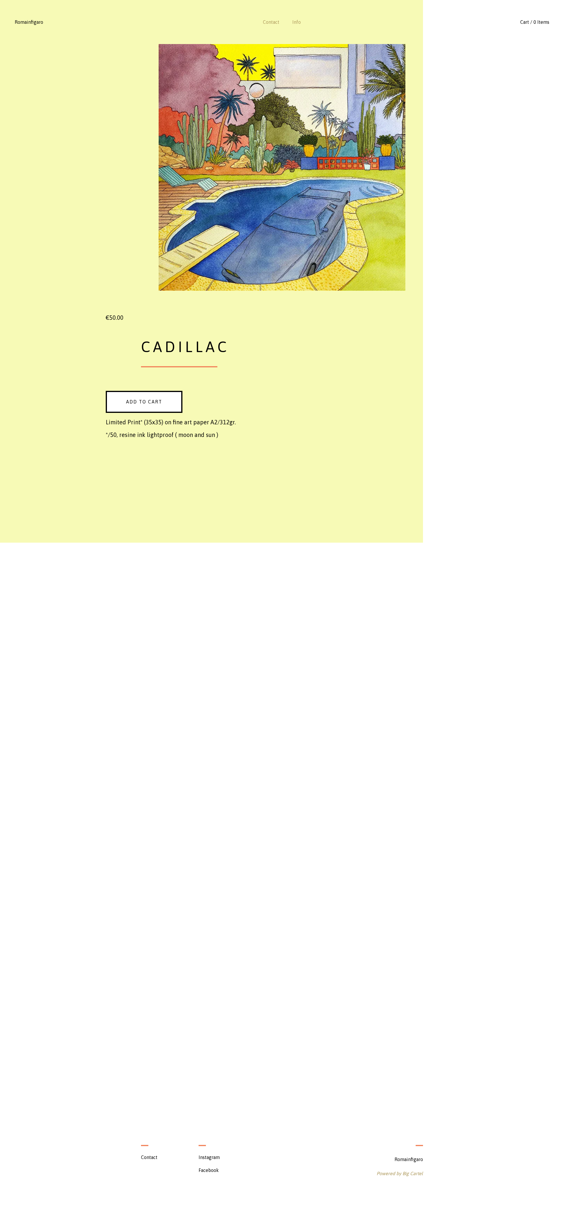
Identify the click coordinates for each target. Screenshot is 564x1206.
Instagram (209, 1157)
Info (296, 22)
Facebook (209, 1170)
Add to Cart (144, 401)
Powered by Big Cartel (400, 1173)
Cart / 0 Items (534, 22)
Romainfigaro (29, 22)
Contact (271, 22)
